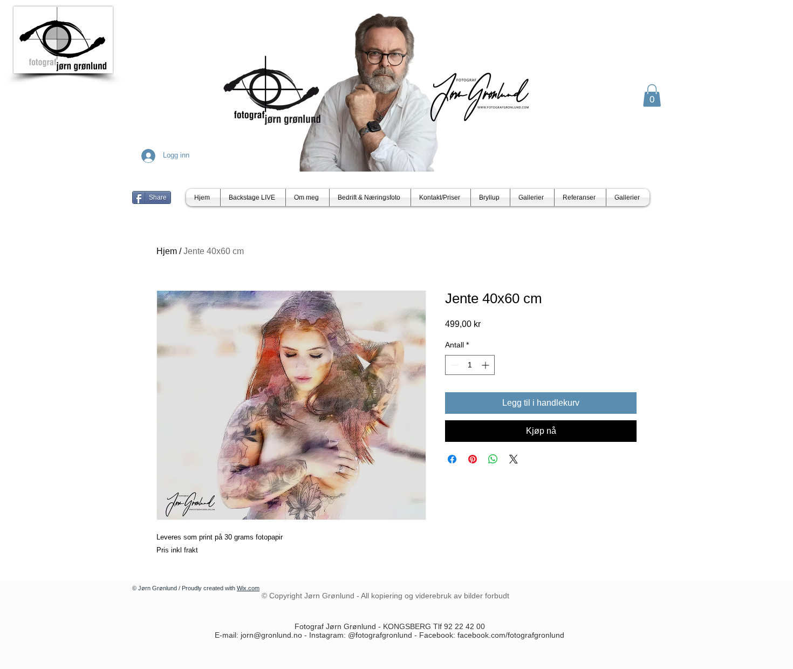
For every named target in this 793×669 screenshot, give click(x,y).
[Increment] (486, 365)
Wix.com (248, 588)
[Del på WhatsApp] (493, 459)
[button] (651, 95)
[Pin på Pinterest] (472, 459)
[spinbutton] (470, 365)
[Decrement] (453, 365)
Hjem (166, 251)
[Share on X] (513, 459)
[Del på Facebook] (452, 459)
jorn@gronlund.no (271, 635)
